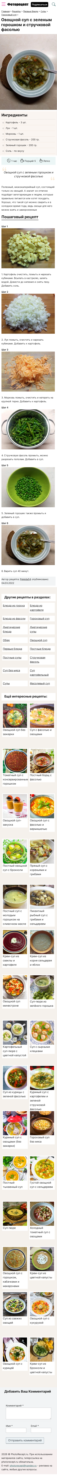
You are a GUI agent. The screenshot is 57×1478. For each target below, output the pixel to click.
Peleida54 (25, 579)
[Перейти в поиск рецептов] (54, 4)
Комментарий (15, 1405)
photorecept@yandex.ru (23, 1465)
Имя (9, 1425)
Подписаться (39, 4)
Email (35, 1425)
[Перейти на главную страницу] (17, 5)
